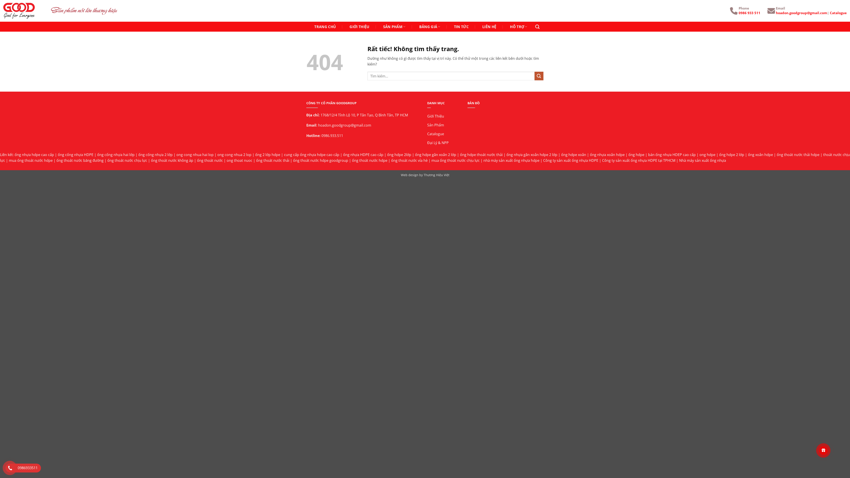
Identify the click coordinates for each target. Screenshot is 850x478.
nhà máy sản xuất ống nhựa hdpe (511, 160)
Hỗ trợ (517, 26)
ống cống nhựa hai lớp (116, 154)
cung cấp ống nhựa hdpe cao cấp (311, 154)
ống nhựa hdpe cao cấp (34, 154)
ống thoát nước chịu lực (127, 160)
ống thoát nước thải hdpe (798, 154)
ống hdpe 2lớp (399, 154)
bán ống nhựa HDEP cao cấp (672, 154)
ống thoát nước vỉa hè (409, 160)
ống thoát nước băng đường (80, 160)
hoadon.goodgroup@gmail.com (801, 13)
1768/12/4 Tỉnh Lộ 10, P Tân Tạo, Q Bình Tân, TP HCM (364, 115)
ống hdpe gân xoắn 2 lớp (435, 154)
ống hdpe (636, 154)
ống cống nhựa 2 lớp (155, 154)
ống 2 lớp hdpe (267, 154)
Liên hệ (489, 26)
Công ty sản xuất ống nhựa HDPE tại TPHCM (638, 160)
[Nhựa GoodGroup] (23, 11)
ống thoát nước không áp (172, 160)
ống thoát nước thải (272, 160)
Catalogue (838, 13)
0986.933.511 (332, 135)
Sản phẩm (393, 26)
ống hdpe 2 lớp (731, 154)
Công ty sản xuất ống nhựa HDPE (570, 160)
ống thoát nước (210, 160)
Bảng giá (428, 26)
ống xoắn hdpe (760, 154)
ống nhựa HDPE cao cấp (363, 154)
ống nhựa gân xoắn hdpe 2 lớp (531, 154)
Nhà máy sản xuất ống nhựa (702, 160)
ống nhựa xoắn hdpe (607, 154)
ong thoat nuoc (239, 160)
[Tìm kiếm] (537, 26)
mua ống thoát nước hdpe (31, 160)
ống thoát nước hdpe (369, 160)
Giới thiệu (359, 26)
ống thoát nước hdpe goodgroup (320, 160)
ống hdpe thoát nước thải (481, 154)
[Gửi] (539, 76)
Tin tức (461, 26)
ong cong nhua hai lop (195, 154)
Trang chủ (325, 26)
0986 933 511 (749, 13)
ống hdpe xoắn (573, 154)
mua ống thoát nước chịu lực (455, 160)
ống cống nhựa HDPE (75, 154)
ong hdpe (707, 154)
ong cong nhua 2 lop (234, 154)
